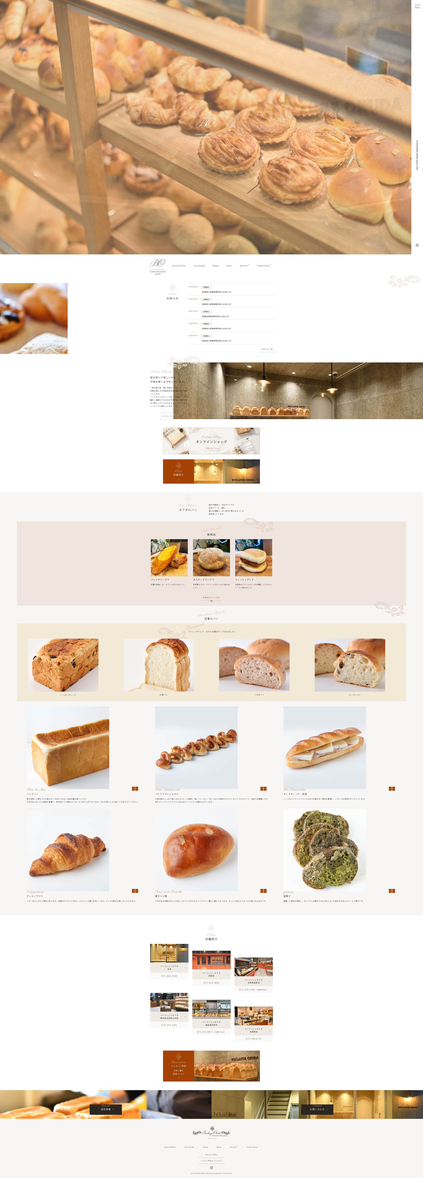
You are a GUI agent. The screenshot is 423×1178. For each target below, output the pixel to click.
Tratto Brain (227, 1173)
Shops (216, 265)
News (229, 265)
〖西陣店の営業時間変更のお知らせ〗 (216, 292)
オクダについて (168, 416)
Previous (133, 789)
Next (136, 789)
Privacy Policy (211, 1154)
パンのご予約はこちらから (211, 1160)
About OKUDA (179, 265)
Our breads (199, 265)
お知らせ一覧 (267, 349)
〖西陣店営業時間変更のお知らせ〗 (215, 316)
